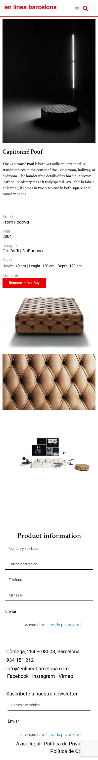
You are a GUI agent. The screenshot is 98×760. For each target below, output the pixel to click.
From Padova (16, 222)
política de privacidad (60, 624)
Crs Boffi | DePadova (23, 251)
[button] (76, 9)
